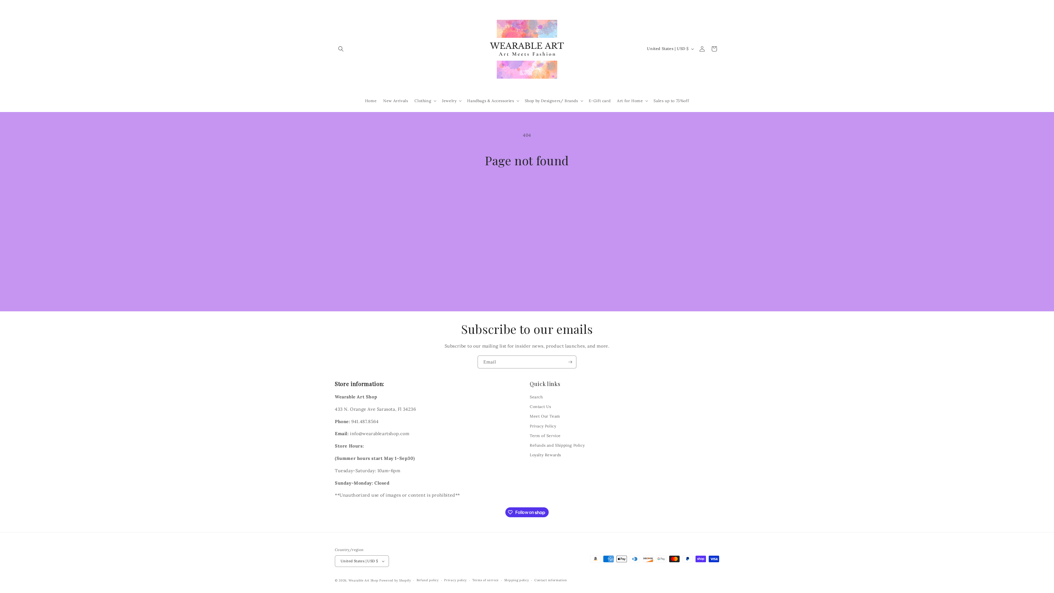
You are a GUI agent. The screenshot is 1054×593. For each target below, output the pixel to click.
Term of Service (545, 435)
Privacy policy (455, 580)
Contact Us (540, 406)
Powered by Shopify (395, 580)
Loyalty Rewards (545, 454)
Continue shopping (527, 188)
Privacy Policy (543, 426)
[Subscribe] (570, 362)
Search (536, 397)
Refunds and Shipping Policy (557, 445)
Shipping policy (516, 580)
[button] (341, 49)
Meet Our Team (545, 416)
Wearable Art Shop (364, 580)
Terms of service (485, 580)
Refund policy (428, 580)
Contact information (550, 580)
